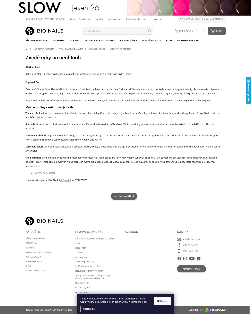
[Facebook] (179, 258)
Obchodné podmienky (135, 19)
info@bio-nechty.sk (191, 239)
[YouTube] (192, 258)
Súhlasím (162, 301)
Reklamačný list (82, 283)
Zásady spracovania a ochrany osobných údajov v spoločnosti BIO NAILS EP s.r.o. (93, 277)
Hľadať (149, 31)
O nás (72, 19)
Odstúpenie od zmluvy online (87, 266)
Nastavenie (89, 308)
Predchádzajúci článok (124, 196)
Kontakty (99, 19)
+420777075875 (190, 245)
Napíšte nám (84, 19)
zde (145, 301)
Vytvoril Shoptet (196, 310)
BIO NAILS (65, 180)
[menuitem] (37, 40)
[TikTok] (198, 258)
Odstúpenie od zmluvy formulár (89, 271)
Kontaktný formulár (191, 269)
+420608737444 (190, 251)
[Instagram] (185, 258)
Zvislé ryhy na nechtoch (43, 173)
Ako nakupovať (114, 19)
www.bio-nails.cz (82, 292)
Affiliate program (82, 287)
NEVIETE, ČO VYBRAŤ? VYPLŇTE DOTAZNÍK (45, 19)
